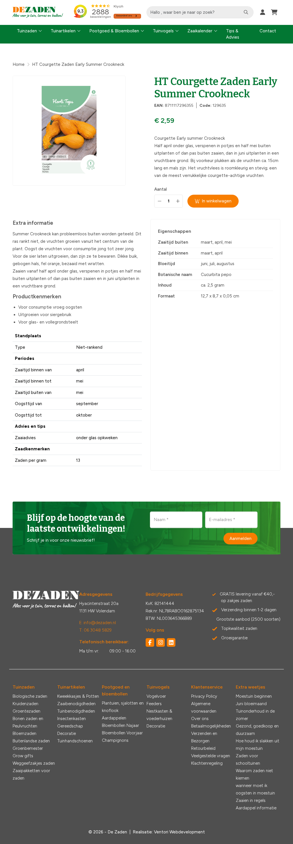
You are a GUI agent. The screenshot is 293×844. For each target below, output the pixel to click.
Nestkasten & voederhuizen (159, 715)
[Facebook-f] (150, 642)
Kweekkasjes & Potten (78, 696)
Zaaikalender (199, 30)
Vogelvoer (156, 696)
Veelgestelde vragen (210, 755)
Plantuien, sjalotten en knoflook (123, 707)
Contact (268, 30)
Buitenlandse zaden (31, 741)
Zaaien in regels (251, 800)
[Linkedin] (171, 642)
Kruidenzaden (25, 703)
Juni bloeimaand (251, 703)
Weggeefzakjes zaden (34, 763)
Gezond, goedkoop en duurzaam (257, 729)
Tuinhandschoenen (75, 741)
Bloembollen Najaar (120, 725)
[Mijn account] (262, 12)
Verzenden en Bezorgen (204, 737)
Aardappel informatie (256, 808)
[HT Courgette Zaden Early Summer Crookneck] (69, 131)
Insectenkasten (71, 718)
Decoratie (66, 733)
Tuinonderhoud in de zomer (255, 715)
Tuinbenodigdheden (76, 711)
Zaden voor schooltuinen (248, 759)
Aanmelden (240, 538)
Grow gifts (23, 755)
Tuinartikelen (63, 30)
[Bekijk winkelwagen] (274, 12)
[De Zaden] (38, 12)
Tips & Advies (232, 34)
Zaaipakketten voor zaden (31, 774)
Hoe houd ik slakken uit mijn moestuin (257, 744)
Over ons (200, 718)
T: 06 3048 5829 (95, 630)
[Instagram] (160, 642)
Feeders (154, 703)
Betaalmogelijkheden (211, 726)
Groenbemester (28, 748)
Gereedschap (70, 726)
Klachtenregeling (207, 763)
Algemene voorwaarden (203, 707)
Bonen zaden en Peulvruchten (28, 722)
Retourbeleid (203, 748)
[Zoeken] (245, 12)
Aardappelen (114, 718)
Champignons (115, 740)
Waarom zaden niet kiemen (254, 774)
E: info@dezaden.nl (97, 622)
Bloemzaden (24, 733)
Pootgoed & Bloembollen (114, 30)
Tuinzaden (27, 30)
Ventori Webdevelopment (179, 832)
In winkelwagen (216, 201)
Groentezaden (26, 711)
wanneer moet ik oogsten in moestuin (255, 789)
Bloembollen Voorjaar (122, 732)
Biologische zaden (30, 696)
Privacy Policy (204, 696)
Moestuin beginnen (254, 696)
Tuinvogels (163, 30)
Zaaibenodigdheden (76, 703)
